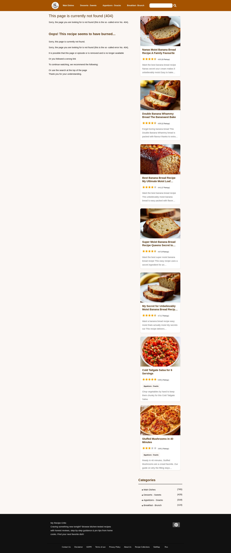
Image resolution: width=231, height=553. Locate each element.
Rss (166, 547)
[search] (175, 5)
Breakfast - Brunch (135, 5)
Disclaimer (78, 547)
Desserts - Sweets (88, 5)
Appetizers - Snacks (112, 5)
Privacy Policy (114, 547)
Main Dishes (68, 5)
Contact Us (66, 547)
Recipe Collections (142, 547)
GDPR (89, 547)
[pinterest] (176, 524)
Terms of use (100, 547)
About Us (127, 547)
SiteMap (156, 547)
